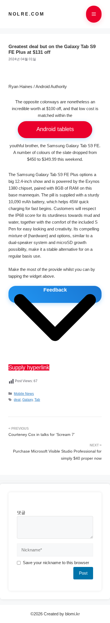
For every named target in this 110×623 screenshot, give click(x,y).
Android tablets (55, 129)
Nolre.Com (26, 14)
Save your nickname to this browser (56, 562)
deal (17, 400)
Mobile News (24, 394)
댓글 (21, 512)
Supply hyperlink (28, 367)
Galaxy (27, 400)
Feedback (55, 290)
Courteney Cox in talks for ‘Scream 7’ (41, 434)
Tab (37, 400)
